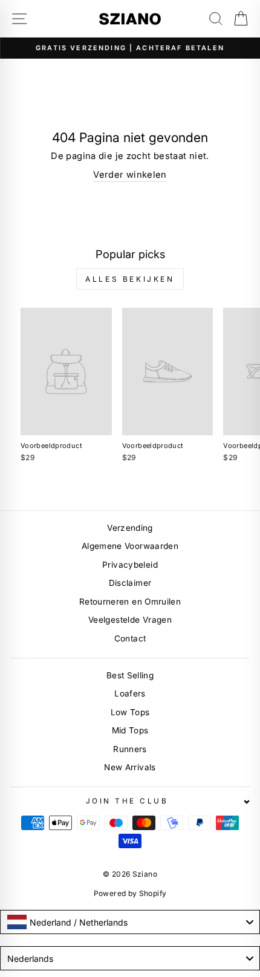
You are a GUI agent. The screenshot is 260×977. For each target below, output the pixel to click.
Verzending (130, 528)
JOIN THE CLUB (127, 801)
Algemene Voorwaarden (130, 546)
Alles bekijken (129, 279)
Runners (130, 749)
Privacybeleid (130, 565)
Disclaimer (130, 583)
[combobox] (130, 922)
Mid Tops (130, 730)
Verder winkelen (130, 174)
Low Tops (130, 712)
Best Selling (130, 675)
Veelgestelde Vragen (130, 620)
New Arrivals (129, 767)
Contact (130, 638)
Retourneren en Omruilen (130, 601)
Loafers (130, 693)
